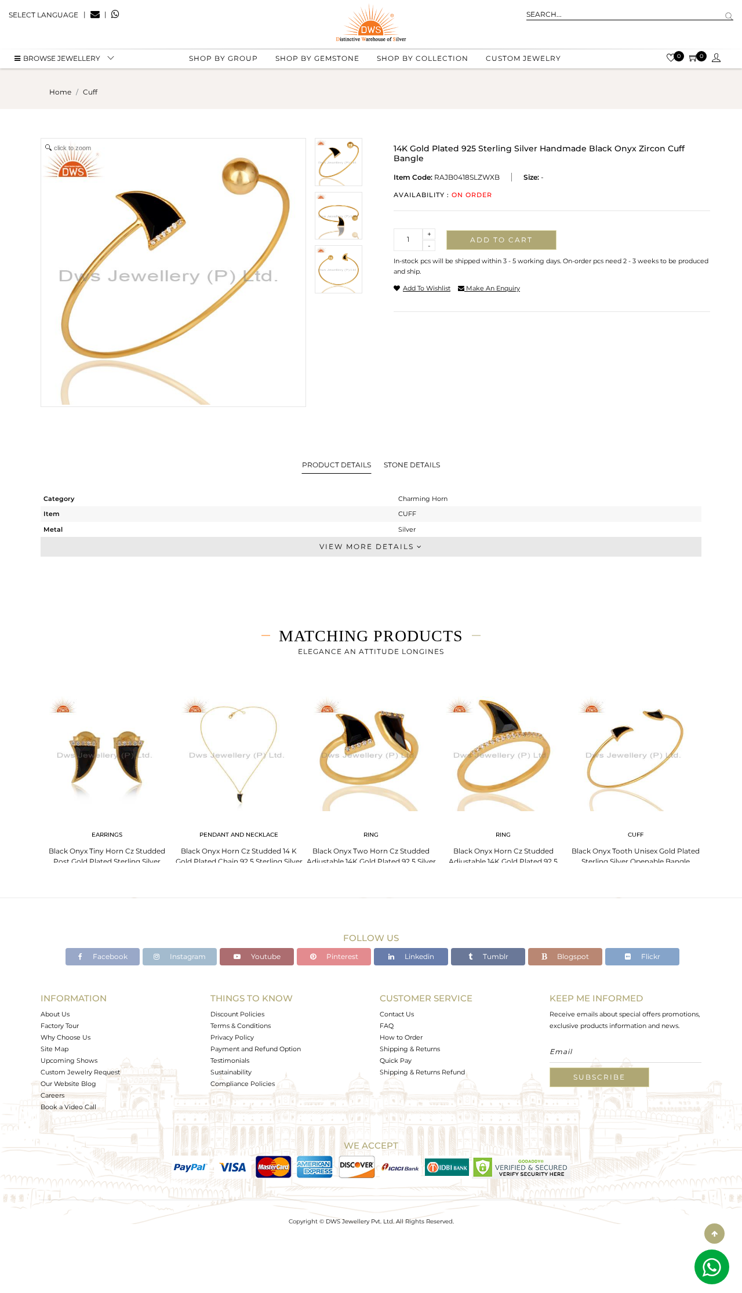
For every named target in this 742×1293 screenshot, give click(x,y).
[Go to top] (714, 1233)
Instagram (187, 956)
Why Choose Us (65, 1037)
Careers (52, 1095)
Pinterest (341, 956)
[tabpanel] (107, 782)
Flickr (649, 956)
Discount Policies (237, 1014)
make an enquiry (492, 288)
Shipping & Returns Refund (422, 1072)
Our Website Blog (68, 1084)
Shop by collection (422, 58)
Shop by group (223, 58)
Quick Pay (396, 1060)
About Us (55, 1014)
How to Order (401, 1037)
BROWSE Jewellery (61, 58)
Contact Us (397, 1014)
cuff (90, 92)
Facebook (109, 956)
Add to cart (501, 239)
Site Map (54, 1049)
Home (60, 92)
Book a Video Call (68, 1107)
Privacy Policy (232, 1037)
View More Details (368, 546)
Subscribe (599, 1077)
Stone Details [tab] (412, 464)
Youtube (265, 956)
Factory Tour (60, 1026)
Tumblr (494, 956)
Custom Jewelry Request (80, 1072)
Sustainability (231, 1072)
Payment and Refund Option (255, 1049)
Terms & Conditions (240, 1026)
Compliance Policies (242, 1084)
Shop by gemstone (317, 58)
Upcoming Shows (69, 1060)
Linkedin (418, 956)
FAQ (387, 1026)
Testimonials (229, 1060)
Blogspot (572, 956)
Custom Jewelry (523, 58)
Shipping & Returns (410, 1049)
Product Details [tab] (336, 464)
